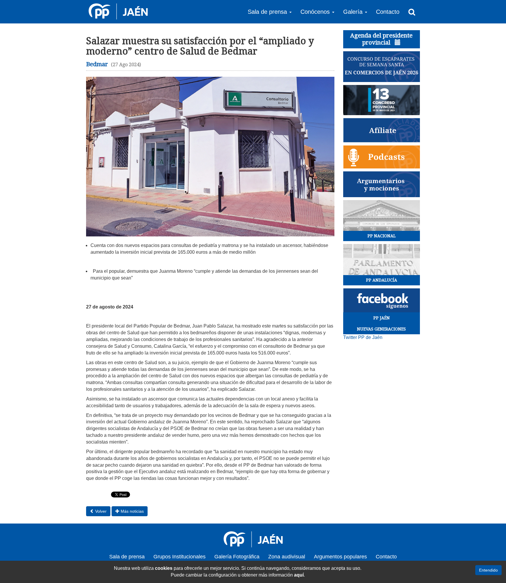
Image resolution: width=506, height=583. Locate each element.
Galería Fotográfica (236, 557)
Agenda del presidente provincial (381, 39)
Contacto (387, 11)
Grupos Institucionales (179, 557)
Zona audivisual (286, 557)
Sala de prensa (127, 557)
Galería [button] (353, 11)
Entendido (488, 570)
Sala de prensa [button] (268, 11)
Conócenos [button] (315, 11)
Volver (100, 511)
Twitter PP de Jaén (362, 337)
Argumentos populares (340, 557)
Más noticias (131, 511)
